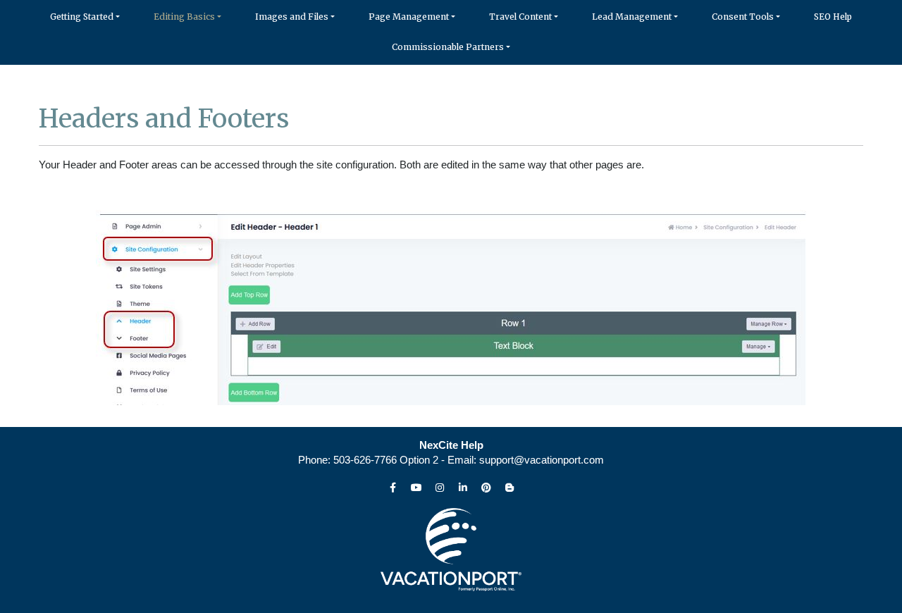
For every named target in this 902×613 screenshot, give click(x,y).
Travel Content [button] (520, 16)
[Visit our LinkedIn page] (463, 487)
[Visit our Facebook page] (393, 487)
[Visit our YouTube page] (416, 487)
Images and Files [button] (291, 16)
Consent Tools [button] (743, 16)
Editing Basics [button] (184, 16)
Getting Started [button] (81, 16)
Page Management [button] (409, 16)
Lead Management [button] (632, 16)
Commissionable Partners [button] (448, 47)
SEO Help (833, 16)
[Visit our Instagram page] (440, 487)
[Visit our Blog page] (509, 487)
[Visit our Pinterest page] (486, 487)
